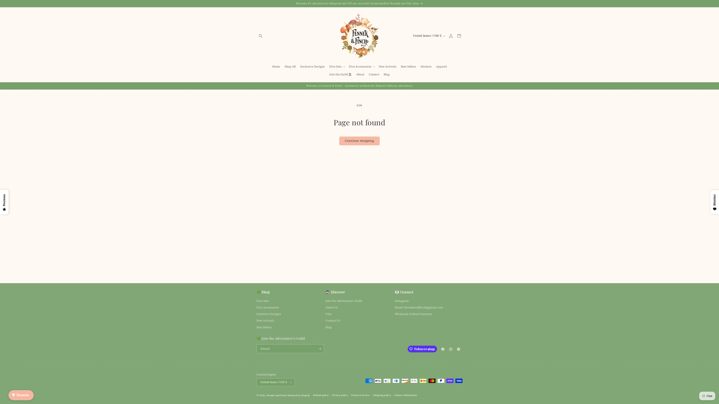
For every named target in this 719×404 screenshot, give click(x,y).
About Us (332, 307)
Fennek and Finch (277, 395)
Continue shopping (359, 141)
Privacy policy (340, 395)
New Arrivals (265, 320)
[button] (261, 36)
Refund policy (321, 395)
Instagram (402, 301)
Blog (328, 327)
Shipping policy (382, 395)
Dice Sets (263, 301)
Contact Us (333, 320)
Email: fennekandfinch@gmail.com (419, 307)
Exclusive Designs (269, 314)
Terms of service (360, 395)
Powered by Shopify (299, 395)
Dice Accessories (268, 307)
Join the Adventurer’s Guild (344, 301)
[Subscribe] (319, 348)
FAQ (328, 314)
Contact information (405, 395)
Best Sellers (264, 327)
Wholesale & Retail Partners (413, 314)
